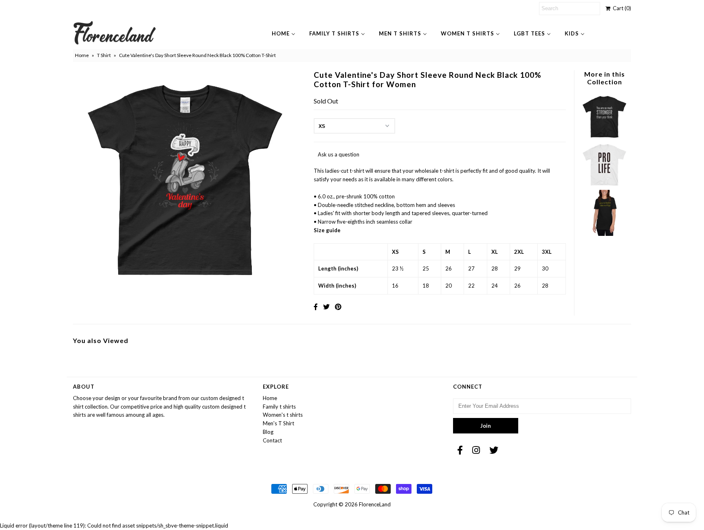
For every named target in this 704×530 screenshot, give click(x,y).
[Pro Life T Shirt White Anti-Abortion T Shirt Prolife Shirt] (604, 185)
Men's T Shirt (278, 423)
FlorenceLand (375, 504)
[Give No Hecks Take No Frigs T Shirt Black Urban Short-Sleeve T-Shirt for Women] (604, 234)
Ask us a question (338, 154)
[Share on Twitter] (326, 306)
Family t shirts (279, 406)
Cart (620, 8)
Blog (268, 432)
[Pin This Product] (338, 306)
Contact (272, 440)
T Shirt (104, 55)
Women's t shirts (283, 414)
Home (82, 55)
